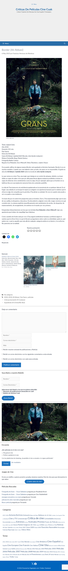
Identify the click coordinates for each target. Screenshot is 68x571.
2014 (13, 541)
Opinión (10, 527)
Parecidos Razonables (49, 527)
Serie (16, 529)
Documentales (7, 522)
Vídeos (23, 530)
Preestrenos (36, 554)
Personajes (61, 527)
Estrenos (20, 522)
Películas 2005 (50, 549)
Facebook (48, 568)
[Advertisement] (34, 28)
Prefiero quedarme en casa (11, 455)
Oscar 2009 (37, 527)
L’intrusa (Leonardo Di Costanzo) (14, 300)
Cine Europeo (12, 545)
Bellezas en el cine (44, 515)
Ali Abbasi (16, 297)
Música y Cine (52, 525)
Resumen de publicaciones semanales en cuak (18, 391)
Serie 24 (47, 554)
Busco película (6, 502)
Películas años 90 (26, 554)
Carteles (54, 515)
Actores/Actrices (16, 515)
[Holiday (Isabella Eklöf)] (56, 261)
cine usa (51, 545)
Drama (63, 545)
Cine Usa (43, 545)
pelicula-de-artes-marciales (10, 500)
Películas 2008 (26, 552)
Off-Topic (5, 527)
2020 (7, 515)
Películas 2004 (39, 548)
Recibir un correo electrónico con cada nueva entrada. (20, 359)
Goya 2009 (10, 525)
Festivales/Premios (36, 522)
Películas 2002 (23, 548)
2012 (4, 542)
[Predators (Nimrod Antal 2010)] (13, 262)
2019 (4, 515)
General (5, 548)
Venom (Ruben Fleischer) (30, 285)
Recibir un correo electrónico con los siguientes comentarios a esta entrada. (27, 354)
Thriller (12, 557)
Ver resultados (16, 462)
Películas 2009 (38, 552)
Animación (26, 515)
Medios (46, 525)
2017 (16, 542)
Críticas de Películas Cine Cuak (34, 9)
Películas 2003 (31, 548)
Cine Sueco (23, 297)
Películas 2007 (14, 552)
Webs (28, 530)
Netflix (13, 548)
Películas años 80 (17, 554)
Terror (7, 557)
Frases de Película (51, 522)
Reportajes (11, 530)
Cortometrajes (22, 519)
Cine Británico (41, 542)
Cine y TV (13, 519)
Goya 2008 (5, 525)
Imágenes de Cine (29, 525)
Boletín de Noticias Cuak (11, 393)
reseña (43, 554)
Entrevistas (13, 522)
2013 (7, 542)
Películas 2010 (48, 551)
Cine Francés (24, 545)
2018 (6, 297)
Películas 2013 (9, 554)
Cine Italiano (34, 545)
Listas (42, 525)
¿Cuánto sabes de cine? (34, 481)
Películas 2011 (56, 551)
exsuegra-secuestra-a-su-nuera (12, 497)
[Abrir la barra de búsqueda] (64, 43)
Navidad (9, 548)
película (18, 548)
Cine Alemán (25, 542)
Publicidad (5, 530)
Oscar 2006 (16, 527)
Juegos (37, 525)
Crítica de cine (36, 518)
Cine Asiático (33, 541)
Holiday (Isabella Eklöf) (52, 268)
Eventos (26, 522)
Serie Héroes (55, 554)
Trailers (19, 529)
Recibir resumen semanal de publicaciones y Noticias (20, 349)
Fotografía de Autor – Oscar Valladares (14, 491)
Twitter (42, 568)
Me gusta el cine (8, 453)
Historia (15, 525)
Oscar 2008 (30, 527)
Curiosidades (49, 519)
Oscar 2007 (22, 527)
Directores (57, 518)
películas (30, 297)
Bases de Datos (34, 515)
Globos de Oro (61, 522)
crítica (59, 545)
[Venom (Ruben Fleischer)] (34, 270)
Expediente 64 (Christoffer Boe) (14, 302)
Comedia (55, 545)
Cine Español (59, 515)
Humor (20, 525)
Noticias (60, 525)
